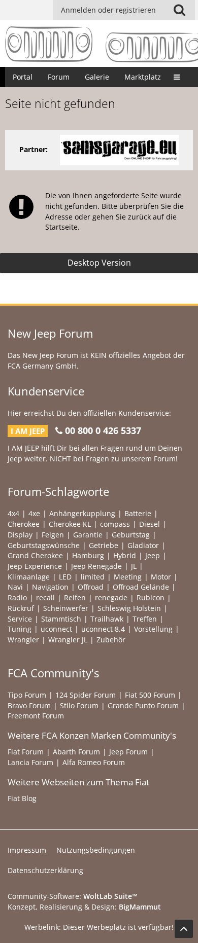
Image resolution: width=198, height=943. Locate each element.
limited (93, 577)
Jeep (152, 555)
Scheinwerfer (65, 608)
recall (45, 597)
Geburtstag (131, 534)
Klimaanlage (29, 577)
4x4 (13, 513)
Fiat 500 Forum (150, 695)
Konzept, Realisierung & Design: (84, 907)
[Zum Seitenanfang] (184, 929)
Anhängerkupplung (82, 513)
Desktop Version (99, 262)
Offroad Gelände (141, 587)
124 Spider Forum (85, 695)
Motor (161, 577)
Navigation (50, 587)
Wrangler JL (67, 639)
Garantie (88, 534)
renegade (111, 597)
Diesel (149, 524)
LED (65, 577)
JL (134, 566)
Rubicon (150, 597)
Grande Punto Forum (143, 705)
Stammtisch (61, 619)
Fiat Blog (22, 798)
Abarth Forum (76, 751)
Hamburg (88, 555)
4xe (34, 513)
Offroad (91, 587)
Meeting (128, 577)
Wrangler (23, 639)
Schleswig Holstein (129, 608)
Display (20, 534)
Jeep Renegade (96, 566)
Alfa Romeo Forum (93, 762)
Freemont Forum (36, 715)
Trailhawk (106, 619)
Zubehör (110, 639)
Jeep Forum (128, 751)
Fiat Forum (26, 751)
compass (115, 524)
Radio (17, 597)
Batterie (137, 513)
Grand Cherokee (35, 555)
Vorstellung (153, 629)
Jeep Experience (35, 566)
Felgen (53, 534)
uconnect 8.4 (103, 629)
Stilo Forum (79, 705)
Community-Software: (73, 896)
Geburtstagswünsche (44, 545)
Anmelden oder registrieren (108, 10)
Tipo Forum (27, 695)
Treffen (145, 619)
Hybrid (124, 555)
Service (20, 619)
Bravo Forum (29, 705)
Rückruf (21, 608)
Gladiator (143, 545)
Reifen (75, 597)
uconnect (56, 629)
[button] (179, 10)
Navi (15, 587)
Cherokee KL (70, 524)
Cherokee (24, 524)
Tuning (19, 629)
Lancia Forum (30, 762)
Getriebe (103, 545)
